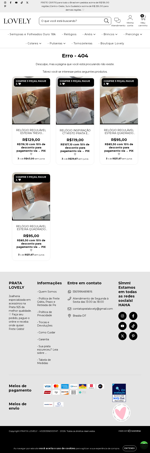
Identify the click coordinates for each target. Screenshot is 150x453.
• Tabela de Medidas (44, 361)
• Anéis (88, 34)
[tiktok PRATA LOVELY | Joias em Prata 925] (22, 2)
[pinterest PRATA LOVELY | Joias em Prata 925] (5, 6)
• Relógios (69, 34)
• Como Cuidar (46, 332)
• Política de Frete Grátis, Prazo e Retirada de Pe (48, 302)
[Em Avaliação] (119, 393)
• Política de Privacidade (44, 313)
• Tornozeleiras (82, 43)
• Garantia (43, 339)
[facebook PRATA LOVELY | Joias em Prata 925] (11, 2)
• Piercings (132, 34)
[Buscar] (106, 21)
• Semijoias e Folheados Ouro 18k (32, 34)
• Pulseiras (55, 43)
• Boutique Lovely (111, 43)
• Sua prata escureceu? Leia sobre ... (47, 350)
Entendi (129, 448)
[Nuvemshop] (129, 431)
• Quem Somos (47, 291)
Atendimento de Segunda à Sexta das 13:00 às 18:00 (90, 300)
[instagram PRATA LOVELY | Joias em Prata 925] (5, 2)
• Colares (32, 43)
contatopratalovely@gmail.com (93, 308)
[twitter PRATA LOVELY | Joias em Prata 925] (27, 2)
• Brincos (108, 34)
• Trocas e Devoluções (44, 324)
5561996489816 (82, 291)
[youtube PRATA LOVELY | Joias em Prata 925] (16, 2)
